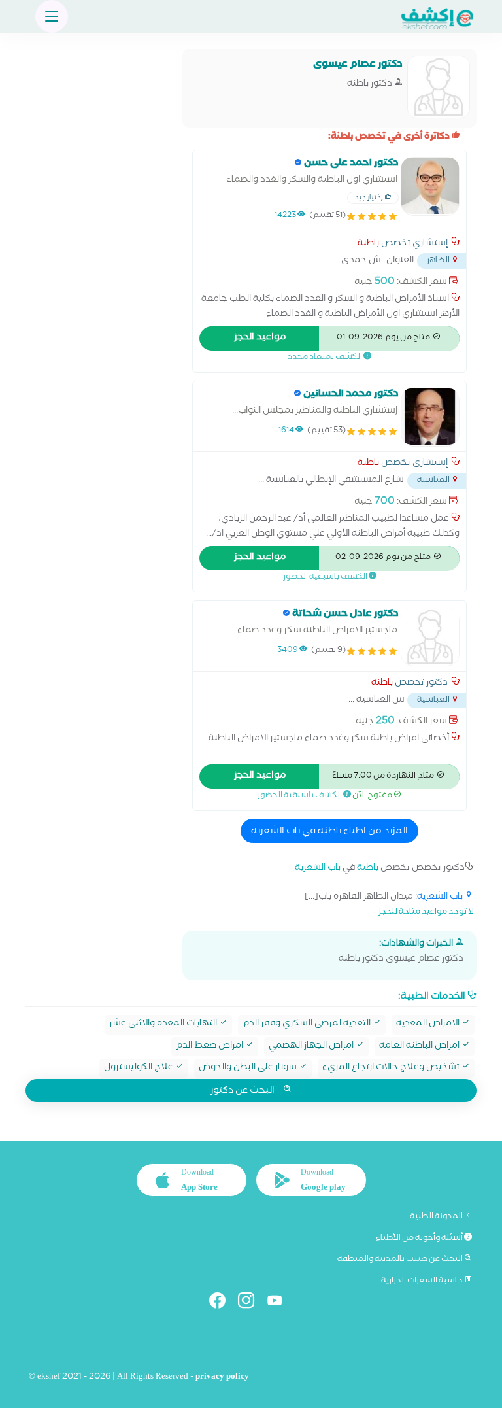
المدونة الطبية (437, 1217)
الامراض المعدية (428, 1024)
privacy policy (222, 1377)
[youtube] (280, 1303)
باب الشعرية (318, 868)
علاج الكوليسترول (139, 1068)
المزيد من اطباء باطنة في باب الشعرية (329, 831)
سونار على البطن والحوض (249, 1068)
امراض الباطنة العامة (420, 1046)
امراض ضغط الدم (210, 1046)
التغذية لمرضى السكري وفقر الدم (308, 1024)
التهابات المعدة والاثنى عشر (164, 1024)
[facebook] (222, 1303)
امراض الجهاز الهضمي (312, 1046)
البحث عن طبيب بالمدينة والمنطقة (400, 1259)
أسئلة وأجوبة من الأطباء (420, 1239)
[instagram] (251, 1303)
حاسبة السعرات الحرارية (422, 1281)
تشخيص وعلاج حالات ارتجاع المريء (391, 1068)
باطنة (368, 244)
